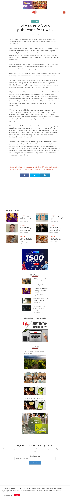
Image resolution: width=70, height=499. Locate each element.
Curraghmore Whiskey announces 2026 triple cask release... (56, 218)
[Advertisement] (35, 191)
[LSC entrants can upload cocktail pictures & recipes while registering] (35, 405)
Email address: (35, 456)
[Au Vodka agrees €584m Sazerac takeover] (27, 308)
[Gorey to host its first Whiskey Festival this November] (27, 291)
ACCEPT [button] (17, 495)
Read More (5, 492)
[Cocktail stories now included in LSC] (35, 378)
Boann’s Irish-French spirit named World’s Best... (26, 239)
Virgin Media (49, 169)
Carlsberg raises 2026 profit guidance (40, 299)
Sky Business (50, 167)
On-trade (35, 21)
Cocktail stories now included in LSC (34, 372)
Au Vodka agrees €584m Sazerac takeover (39, 308)
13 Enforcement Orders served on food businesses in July (26, 229)
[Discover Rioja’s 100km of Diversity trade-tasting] (35, 362)
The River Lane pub (36, 169)
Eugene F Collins (16, 167)
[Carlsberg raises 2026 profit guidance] (27, 300)
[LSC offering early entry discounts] (35, 391)
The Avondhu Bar (22, 169)
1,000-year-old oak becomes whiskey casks (39, 281)
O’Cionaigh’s (40, 167)
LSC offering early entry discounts (34, 386)
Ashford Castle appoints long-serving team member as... (56, 229)
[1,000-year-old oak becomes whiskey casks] (27, 281)
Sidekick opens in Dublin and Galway (55, 238)
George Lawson (29, 167)
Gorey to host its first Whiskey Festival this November (26, 218)
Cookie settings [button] (7, 495)
